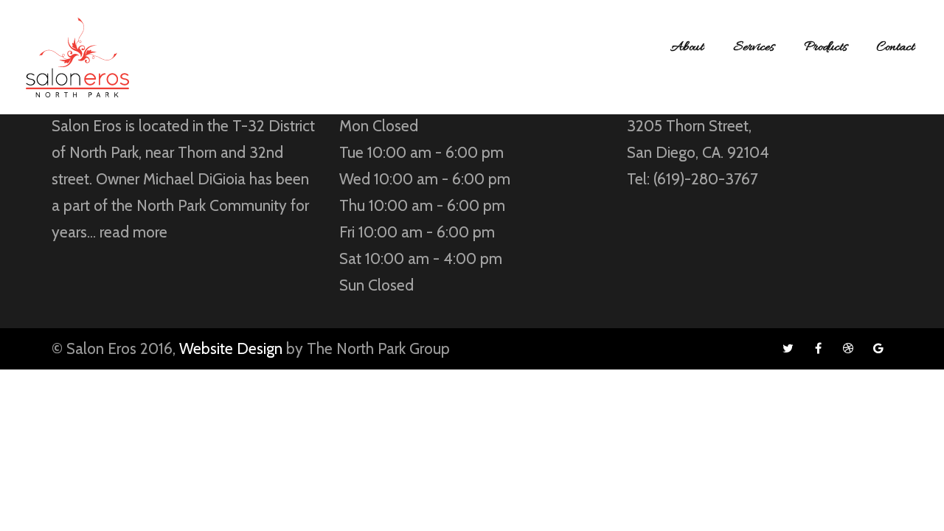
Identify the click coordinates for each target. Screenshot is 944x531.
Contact (895, 47)
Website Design (230, 348)
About (687, 47)
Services (753, 47)
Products (825, 47)
